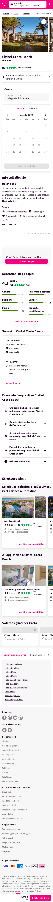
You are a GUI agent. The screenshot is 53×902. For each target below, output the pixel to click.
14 (33, 138)
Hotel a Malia (10, 672)
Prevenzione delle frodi (12, 819)
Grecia (6, 13)
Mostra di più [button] (11, 383)
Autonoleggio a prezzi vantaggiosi (16, 833)
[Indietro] (8, 115)
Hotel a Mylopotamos (14, 699)
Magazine (6, 851)
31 (7, 159)
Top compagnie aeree (11, 829)
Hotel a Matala (11, 676)
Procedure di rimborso (11, 796)
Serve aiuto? (7, 792)
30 (45, 152)
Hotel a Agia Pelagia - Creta (16, 680)
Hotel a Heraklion (12, 668)
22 (39, 145)
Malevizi (26, 13)
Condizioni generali (10, 746)
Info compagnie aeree (11, 801)
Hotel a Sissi (10, 692)
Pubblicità (6, 768)
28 (33, 152)
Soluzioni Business (10, 781)
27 (26, 152)
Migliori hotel (7, 847)
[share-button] (44, 21)
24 (7, 152)
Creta (16, 13)
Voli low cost (7, 838)
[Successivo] (45, 115)
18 (14, 145)
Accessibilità (7, 814)
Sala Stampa (7, 777)
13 (26, 138)
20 (26, 145)
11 (14, 138)
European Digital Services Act (14, 810)
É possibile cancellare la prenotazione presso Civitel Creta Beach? (24, 450)
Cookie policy (7, 755)
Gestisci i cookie (9, 759)
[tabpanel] (26, 682)
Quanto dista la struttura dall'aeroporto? (22, 424)
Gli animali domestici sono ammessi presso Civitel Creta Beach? (24, 436)
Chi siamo (6, 741)
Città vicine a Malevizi (15, 655)
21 (33, 145)
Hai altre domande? (19, 461)
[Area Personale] (49, 4)
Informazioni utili (9, 805)
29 (39, 152)
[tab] (15, 655)
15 (39, 138)
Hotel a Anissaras (12, 684)
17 (7, 145)
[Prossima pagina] (48, 655)
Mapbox (33, 233)
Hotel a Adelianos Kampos (16, 688)
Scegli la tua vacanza (11, 842)
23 (45, 145)
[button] (25, 34)
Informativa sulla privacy (12, 750)
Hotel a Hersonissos (13, 664)
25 (14, 152)
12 (20, 138)
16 (45, 138)
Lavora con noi (8, 764)
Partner (5, 773)
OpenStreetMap (44, 233)
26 (20, 152)
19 (20, 145)
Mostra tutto (9, 224)
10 (7, 138)
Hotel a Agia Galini (12, 696)
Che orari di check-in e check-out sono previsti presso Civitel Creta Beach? (26, 411)
